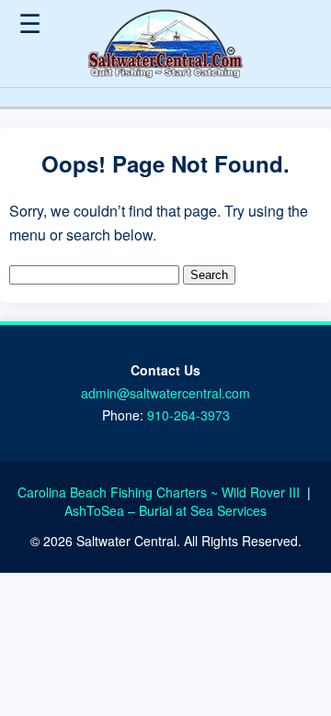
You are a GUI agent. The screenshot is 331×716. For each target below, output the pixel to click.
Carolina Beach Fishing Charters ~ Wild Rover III (160, 492)
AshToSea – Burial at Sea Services (165, 510)
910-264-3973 (188, 415)
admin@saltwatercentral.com (165, 393)
